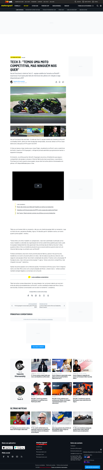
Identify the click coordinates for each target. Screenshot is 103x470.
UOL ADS (52, 1)
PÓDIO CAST (61, 9)
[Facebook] (28, 295)
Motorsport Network (45, 467)
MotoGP (26, 5)
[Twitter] (32, 295)
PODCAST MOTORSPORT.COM (49, 9)
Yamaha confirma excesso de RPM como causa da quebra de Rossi (37, 210)
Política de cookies (50, 465)
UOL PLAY (46, 1)
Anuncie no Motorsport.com (77, 448)
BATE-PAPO (88, 1)
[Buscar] (97, 5)
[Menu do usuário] (100, 5)
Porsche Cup (45, 5)
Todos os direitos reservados (59, 467)
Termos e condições (40, 465)
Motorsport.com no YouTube (33, 9)
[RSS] (21, 456)
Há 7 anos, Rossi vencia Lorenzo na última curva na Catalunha (36, 213)
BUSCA (79, 1)
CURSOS (40, 1)
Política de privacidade (62, 465)
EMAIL (96, 1)
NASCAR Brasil (57, 5)
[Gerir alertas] (48, 295)
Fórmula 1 (17, 5)
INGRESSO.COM (19, 1)
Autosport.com (40, 454)
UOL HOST (27, 1)
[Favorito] (59, 82)
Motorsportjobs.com (41, 452)
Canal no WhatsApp (72, 9)
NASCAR (67, 5)
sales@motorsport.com (76, 453)
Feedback (73, 445)
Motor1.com (39, 449)
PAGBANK (33, 1)
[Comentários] (63, 82)
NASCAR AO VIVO (83, 9)
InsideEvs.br (39, 446)
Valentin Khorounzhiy (19, 81)
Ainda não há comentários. (38, 319)
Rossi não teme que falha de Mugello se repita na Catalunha (35, 207)
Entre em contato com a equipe (78, 451)
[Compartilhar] (56, 82)
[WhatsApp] (35, 295)
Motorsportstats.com (41, 457)
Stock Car (35, 5)
